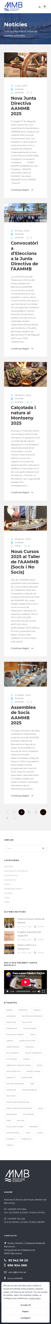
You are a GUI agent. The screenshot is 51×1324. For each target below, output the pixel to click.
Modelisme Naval (13, 888)
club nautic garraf (15, 1034)
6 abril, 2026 (26, 940)
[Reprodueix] (7, 991)
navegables (11, 1114)
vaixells (10, 1145)
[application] (25, 982)
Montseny (11, 1096)
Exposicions (10, 880)
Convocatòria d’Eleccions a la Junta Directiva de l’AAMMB (24, 255)
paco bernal (28, 1114)
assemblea (11, 1016)
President (33, 1127)
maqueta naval (33, 1071)
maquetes (11, 1077)
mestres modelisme (15, 1084)
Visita (6, 902)
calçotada (27, 1022)
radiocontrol (13, 1133)
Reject (25, 1311)
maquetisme (26, 1077)
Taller (18, 546)
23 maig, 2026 (26, 927)
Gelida (39, 1065)
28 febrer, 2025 (23, 395)
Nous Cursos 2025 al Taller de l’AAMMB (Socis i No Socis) (25, 562)
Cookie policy (35, 1298)
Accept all (26, 1305)
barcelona (11, 1022)
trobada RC (26, 1139)
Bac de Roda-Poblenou (32, 1016)
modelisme (11, 1090)
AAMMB (19, 89)
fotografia (11, 1059)
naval (40, 1108)
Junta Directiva (13, 1071)
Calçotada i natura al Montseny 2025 (23, 415)
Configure (25, 1318)
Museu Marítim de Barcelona (19, 1108)
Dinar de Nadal (13, 1047)
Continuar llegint (20, 190)
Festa (7, 884)
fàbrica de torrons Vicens (18, 1065)
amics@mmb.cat (17, 1272)
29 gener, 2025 (23, 539)
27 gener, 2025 (23, 695)
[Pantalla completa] (43, 991)
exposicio (30, 1047)
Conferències (11, 875)
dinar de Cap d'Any (27, 1041)
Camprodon (11, 1028)
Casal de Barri (29, 1028)
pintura (20, 1120)
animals (37, 1010)
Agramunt (23, 1010)
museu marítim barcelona (17, 1102)
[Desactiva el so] (39, 991)
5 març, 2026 (26, 953)
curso (32, 1034)
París (8, 1120)
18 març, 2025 (22, 230)
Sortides (19, 402)
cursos (9, 1041)
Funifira (26, 1059)
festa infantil (12, 1053)
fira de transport (33, 1053)
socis (28, 1133)
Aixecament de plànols (16, 871)
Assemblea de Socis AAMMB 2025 (23, 715)
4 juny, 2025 (21, 85)
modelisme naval (29, 1090)
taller (40, 1133)
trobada (10, 1139)
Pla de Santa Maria (14, 1127)
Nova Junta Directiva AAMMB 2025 (23, 106)
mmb (32, 1084)
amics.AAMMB (15, 1278)
